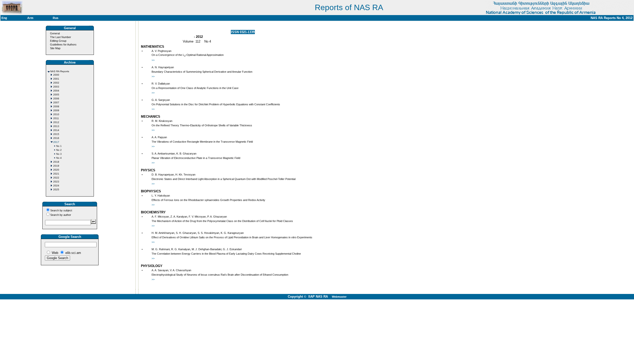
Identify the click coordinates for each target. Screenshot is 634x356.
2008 (56, 106)
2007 (56, 102)
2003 (56, 86)
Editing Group (58, 40)
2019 (56, 165)
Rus (55, 18)
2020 (56, 169)
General (55, 33)
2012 (56, 122)
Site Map (55, 48)
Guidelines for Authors (63, 44)
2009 (56, 110)
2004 (56, 90)
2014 (56, 130)
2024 (56, 185)
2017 (56, 142)
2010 (56, 114)
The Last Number (60, 37)
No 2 (59, 150)
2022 (56, 177)
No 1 (59, 146)
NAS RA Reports (59, 71)
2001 (56, 78)
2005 (56, 94)
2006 (56, 98)
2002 (56, 82)
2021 (56, 173)
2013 (56, 126)
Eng (4, 18)
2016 (56, 138)
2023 (56, 181)
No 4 (59, 157)
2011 (56, 118)
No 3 (59, 154)
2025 (56, 189)
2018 (56, 161)
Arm (30, 18)
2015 (56, 134)
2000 (56, 74)
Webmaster (339, 296)
